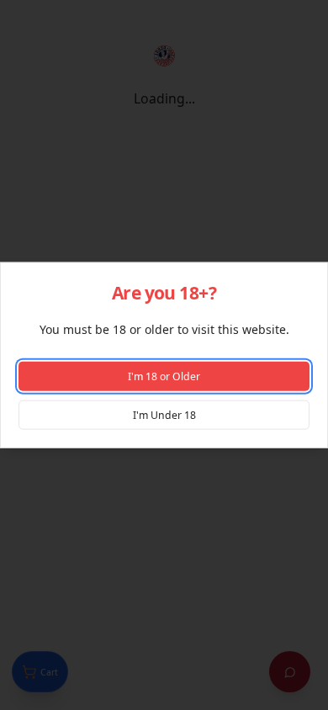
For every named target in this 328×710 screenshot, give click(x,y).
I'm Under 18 (164, 414)
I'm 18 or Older (164, 376)
